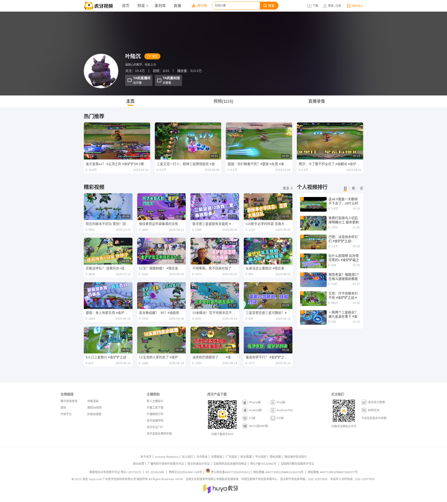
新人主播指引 (155, 401)
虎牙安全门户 (155, 427)
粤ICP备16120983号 (263, 463)
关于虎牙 (146, 456)
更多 (286, 188)
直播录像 (316, 101)
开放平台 (66, 414)
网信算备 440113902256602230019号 (278, 472)
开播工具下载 (155, 407)
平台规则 (260, 456)
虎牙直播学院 (155, 420)
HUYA (179, 479)
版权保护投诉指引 (295, 456)
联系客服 (246, 456)
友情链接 (216, 456)
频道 (141, 6)
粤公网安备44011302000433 (230, 472)
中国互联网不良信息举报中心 (259, 479)
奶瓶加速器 (94, 414)
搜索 (271, 5)
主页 (130, 101)
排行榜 (202, 5)
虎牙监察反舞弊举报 (159, 433)
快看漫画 (92, 401)
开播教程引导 (155, 414)
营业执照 (138, 463)
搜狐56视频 (94, 407)
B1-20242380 (155, 472)
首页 (125, 6)
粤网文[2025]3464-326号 (185, 472)
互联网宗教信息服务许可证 (297, 463)
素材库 (160, 6)
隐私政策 (275, 456)
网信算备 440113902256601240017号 (333, 472)
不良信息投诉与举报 (373, 418)
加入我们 (187, 456)
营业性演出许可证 (198, 463)
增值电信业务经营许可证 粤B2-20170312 (115, 472)
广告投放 (231, 456)
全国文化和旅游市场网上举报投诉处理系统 (212, 479)
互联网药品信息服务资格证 (230, 463)
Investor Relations (166, 456)
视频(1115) (223, 101)
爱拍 (63, 407)
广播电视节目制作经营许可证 (166, 463)
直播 (177, 6)
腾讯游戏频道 (69, 401)
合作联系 (202, 456)
